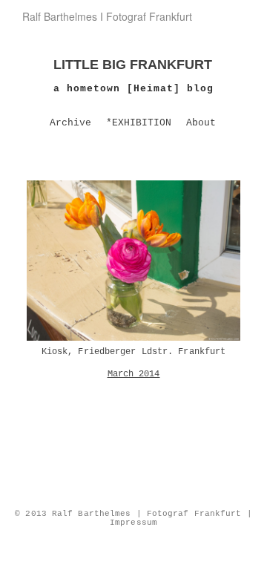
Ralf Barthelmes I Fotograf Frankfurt (107, 16)
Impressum (133, 522)
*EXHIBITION (138, 122)
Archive (70, 122)
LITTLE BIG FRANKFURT (132, 64)
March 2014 (134, 374)
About (201, 122)
